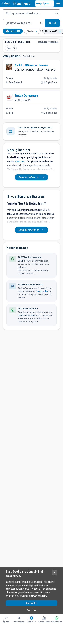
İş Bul (52, 23)
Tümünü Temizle (48, 42)
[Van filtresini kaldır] (14, 48)
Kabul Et (31, 603)
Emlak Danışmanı (26, 95)
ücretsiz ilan (42, 291)
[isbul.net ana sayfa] (21, 3)
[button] (58, 3)
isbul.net (20, 161)
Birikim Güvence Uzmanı (31, 65)
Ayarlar (31, 610)
